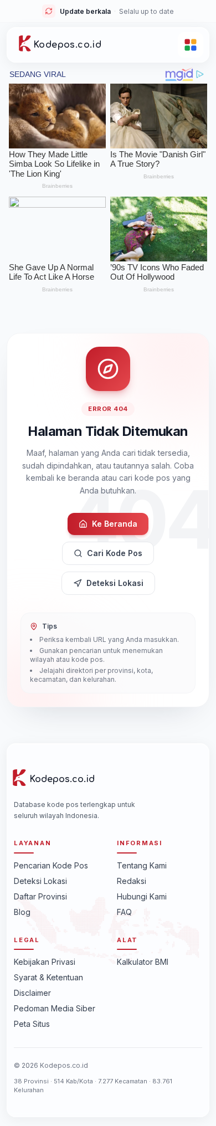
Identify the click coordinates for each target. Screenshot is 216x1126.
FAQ (124, 912)
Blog (22, 912)
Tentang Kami (142, 865)
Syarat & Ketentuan (48, 977)
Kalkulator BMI (142, 961)
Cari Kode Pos (114, 553)
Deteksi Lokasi (114, 583)
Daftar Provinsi (40, 896)
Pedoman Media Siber (54, 1008)
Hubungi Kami (142, 896)
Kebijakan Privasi (44, 961)
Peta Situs (32, 1024)
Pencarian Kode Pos (51, 865)
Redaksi (131, 881)
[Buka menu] (190, 45)
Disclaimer (32, 993)
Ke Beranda (114, 523)
